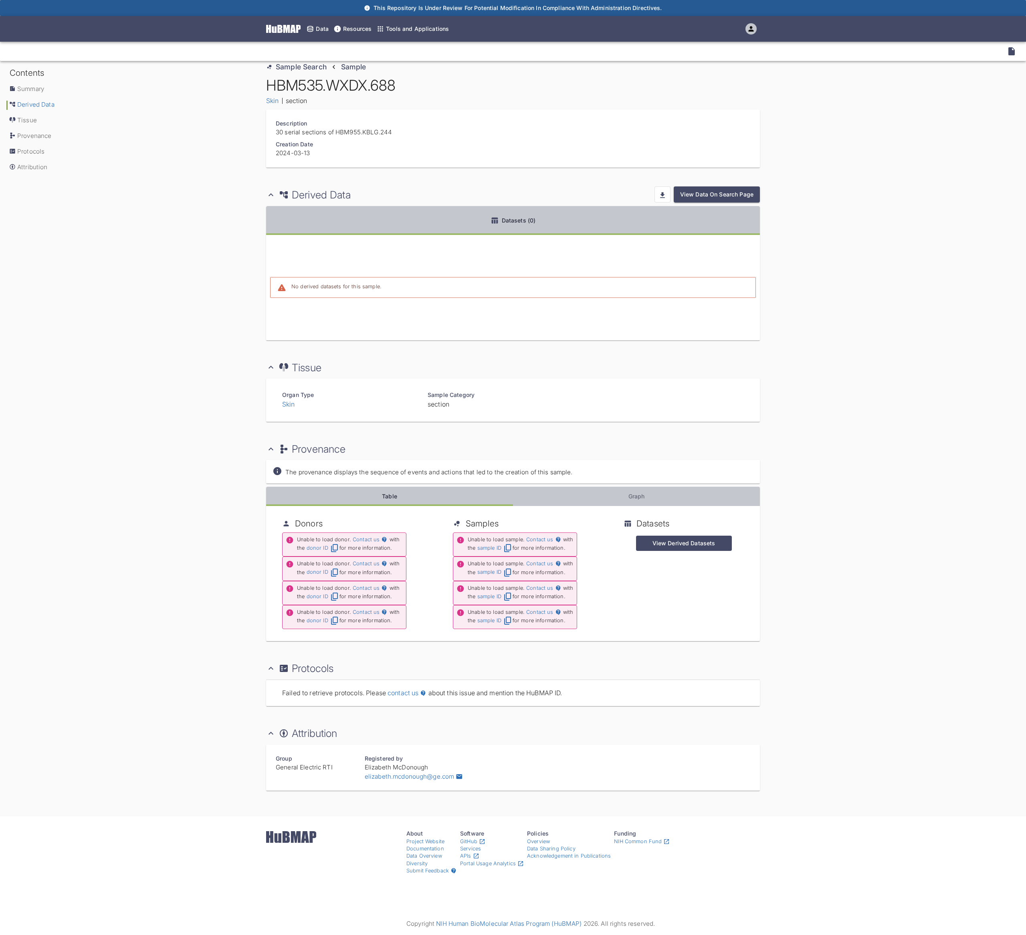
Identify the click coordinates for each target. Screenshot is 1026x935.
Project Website (425, 841)
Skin (272, 101)
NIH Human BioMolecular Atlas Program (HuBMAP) (509, 923)
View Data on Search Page (716, 194)
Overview (538, 841)
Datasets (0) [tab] (519, 220)
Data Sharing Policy (551, 849)
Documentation (425, 849)
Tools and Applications (417, 28)
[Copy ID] (83, 51)
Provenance (34, 136)
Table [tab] (389, 496)
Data (322, 28)
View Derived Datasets (683, 543)
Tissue (27, 120)
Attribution (32, 167)
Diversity (417, 863)
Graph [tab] (636, 496)
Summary (30, 89)
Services (470, 849)
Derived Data (36, 104)
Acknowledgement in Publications (569, 856)
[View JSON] (1012, 51)
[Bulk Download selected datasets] (662, 194)
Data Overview (424, 856)
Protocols (30, 151)
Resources (357, 28)
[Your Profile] (751, 29)
